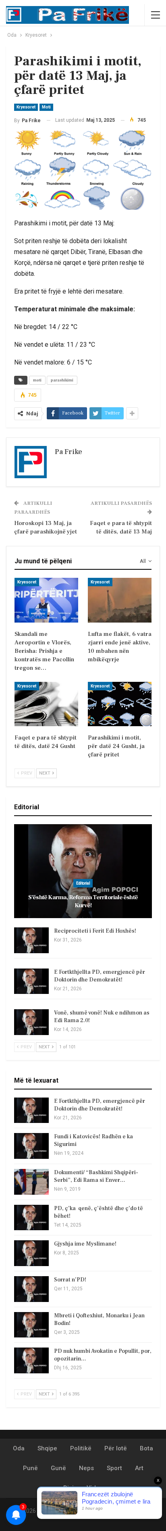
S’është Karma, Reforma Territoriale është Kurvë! (83, 902)
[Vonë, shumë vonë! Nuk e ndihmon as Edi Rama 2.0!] (31, 1022)
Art (139, 1468)
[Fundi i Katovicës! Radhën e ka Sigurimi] (31, 1146)
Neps (86, 1468)
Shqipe (47, 1448)
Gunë (58, 1468)
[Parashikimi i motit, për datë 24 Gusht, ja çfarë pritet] (119, 704)
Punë (30, 1468)
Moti (46, 107)
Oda (19, 1448)
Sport (114, 1468)
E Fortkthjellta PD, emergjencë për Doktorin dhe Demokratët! (99, 976)
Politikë (80, 1448)
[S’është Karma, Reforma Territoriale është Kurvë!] (83, 871)
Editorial (83, 883)
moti (37, 380)
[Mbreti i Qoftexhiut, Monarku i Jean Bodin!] (31, 1325)
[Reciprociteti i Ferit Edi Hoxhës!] (31, 940)
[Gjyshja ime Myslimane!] (31, 1253)
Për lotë (115, 1448)
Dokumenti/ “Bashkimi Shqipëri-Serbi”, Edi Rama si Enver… (96, 1176)
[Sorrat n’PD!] (31, 1289)
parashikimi (62, 380)
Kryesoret (26, 107)
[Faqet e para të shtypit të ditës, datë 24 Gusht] (46, 704)
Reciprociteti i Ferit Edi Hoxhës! (95, 931)
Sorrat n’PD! (70, 1279)
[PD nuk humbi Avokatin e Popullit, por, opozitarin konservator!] (31, 1360)
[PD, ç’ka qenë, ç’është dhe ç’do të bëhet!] (31, 1218)
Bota (146, 1448)
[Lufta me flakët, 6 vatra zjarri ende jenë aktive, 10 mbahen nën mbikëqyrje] (119, 600)
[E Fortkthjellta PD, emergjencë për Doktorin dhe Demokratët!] (31, 981)
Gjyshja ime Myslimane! (85, 1244)
